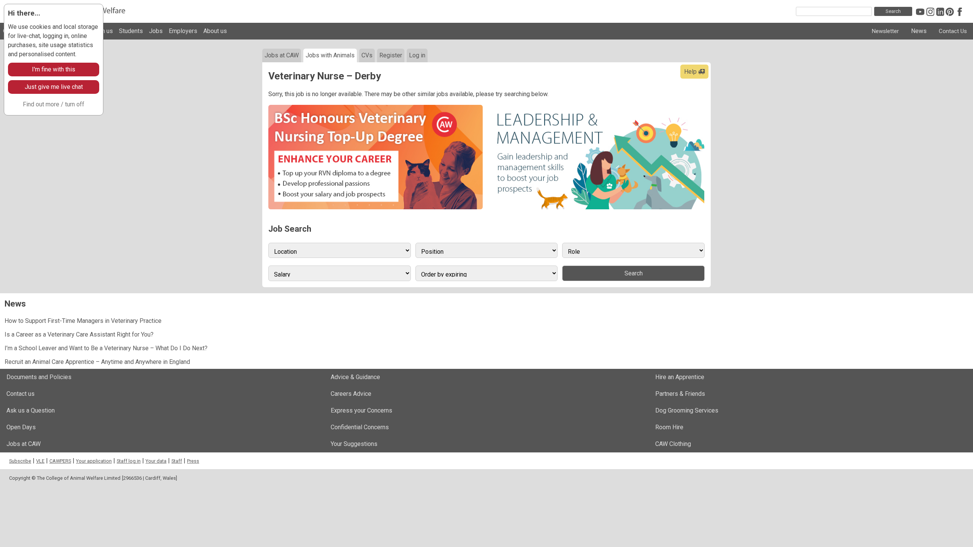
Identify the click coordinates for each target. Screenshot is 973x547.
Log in (417, 55)
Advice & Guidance (355, 377)
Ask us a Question (30, 410)
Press (193, 461)
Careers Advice (351, 393)
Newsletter (885, 31)
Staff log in (129, 461)
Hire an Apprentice (679, 377)
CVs (366, 55)
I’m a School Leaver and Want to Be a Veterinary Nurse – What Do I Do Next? (106, 348)
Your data (156, 461)
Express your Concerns (361, 410)
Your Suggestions (354, 443)
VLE (40, 461)
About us (215, 31)
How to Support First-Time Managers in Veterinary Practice (83, 320)
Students (131, 31)
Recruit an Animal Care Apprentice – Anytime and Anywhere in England (97, 361)
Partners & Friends (680, 393)
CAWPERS (60, 461)
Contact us (20, 393)
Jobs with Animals (330, 55)
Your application (94, 461)
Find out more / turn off (53, 104)
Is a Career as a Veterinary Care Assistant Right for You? (79, 334)
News (919, 31)
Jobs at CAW (282, 55)
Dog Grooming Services (686, 410)
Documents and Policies (38, 377)
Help (691, 71)
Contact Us (953, 31)
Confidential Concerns (360, 427)
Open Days (21, 427)
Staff (176, 461)
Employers (183, 31)
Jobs (156, 31)
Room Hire (669, 427)
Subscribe (20, 461)
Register (390, 55)
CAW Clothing (673, 443)
